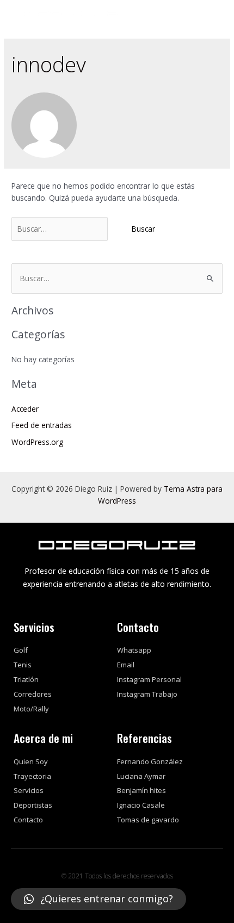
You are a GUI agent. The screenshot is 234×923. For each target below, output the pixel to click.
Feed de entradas (41, 425)
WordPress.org (37, 442)
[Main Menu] (212, 14)
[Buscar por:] (60, 229)
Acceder (25, 409)
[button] (98, 899)
